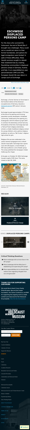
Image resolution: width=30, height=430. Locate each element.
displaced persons (6, 106)
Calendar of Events (5, 348)
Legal (2, 422)
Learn (2, 358)
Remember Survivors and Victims (9, 370)
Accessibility (4, 418)
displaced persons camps (10, 91)
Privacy (3, 414)
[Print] (20, 88)
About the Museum (6, 403)
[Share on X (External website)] (12, 88)
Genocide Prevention (6, 373)
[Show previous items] (2, 242)
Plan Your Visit (4, 341)
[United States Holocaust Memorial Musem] (15, 313)
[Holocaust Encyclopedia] (15, 2)
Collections (3, 364)
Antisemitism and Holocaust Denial (9, 376)
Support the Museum (6, 350)
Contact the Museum (7, 406)
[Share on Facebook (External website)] (14, 88)
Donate (3, 354)
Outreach (3, 379)
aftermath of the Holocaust (11, 93)
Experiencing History (6, 396)
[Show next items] (28, 242)
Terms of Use (4, 410)
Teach (2, 361)
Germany (21, 93)
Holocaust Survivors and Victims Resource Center (12, 390)
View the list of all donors (17, 299)
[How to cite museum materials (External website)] (5, 88)
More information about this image (20, 82)
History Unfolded (5, 393)
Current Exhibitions (5, 344)
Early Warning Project (6, 399)
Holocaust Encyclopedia (6, 384)
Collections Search (5, 387)
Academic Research (5, 367)
